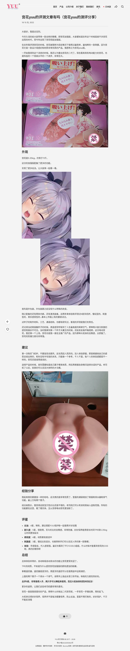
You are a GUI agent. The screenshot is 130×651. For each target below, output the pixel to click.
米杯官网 (75, 646)
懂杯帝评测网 (47, 646)
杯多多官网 (58, 646)
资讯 (98, 6)
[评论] (7, 329)
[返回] (7, 321)
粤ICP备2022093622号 (65, 643)
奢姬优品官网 (83, 646)
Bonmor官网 (67, 646)
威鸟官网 (91, 646)
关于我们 (80, 6)
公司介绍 (70, 6)
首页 (55, 6)
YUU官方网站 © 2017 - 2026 (65, 639)
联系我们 (90, 6)
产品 (61, 6)
